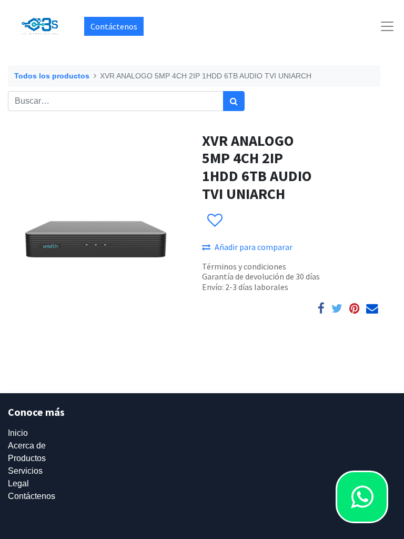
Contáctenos (113, 26)
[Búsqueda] (234, 101)
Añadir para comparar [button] (253, 247)
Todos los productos (51, 76)
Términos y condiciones (244, 266)
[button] (214, 220)
